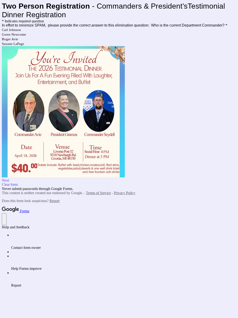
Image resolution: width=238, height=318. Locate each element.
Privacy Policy (124, 193)
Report (55, 201)
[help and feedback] (4, 219)
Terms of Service (98, 193)
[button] (119, 180)
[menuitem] (123, 241)
